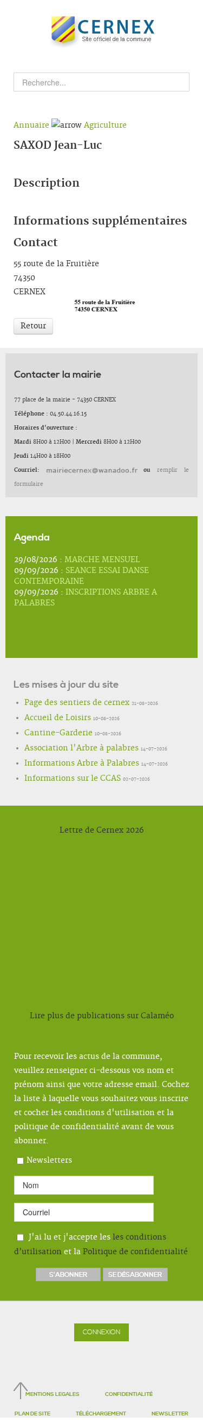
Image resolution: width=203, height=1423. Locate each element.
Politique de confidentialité (135, 1252)
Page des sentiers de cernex (62, 703)
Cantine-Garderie (49, 733)
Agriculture (105, 125)
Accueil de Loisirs (47, 718)
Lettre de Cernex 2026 (102, 830)
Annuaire (31, 125)
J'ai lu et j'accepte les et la (101, 1245)
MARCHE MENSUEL (102, 560)
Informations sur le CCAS (59, 779)
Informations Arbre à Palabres (66, 764)
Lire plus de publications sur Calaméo (102, 1016)
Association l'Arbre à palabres (65, 749)
